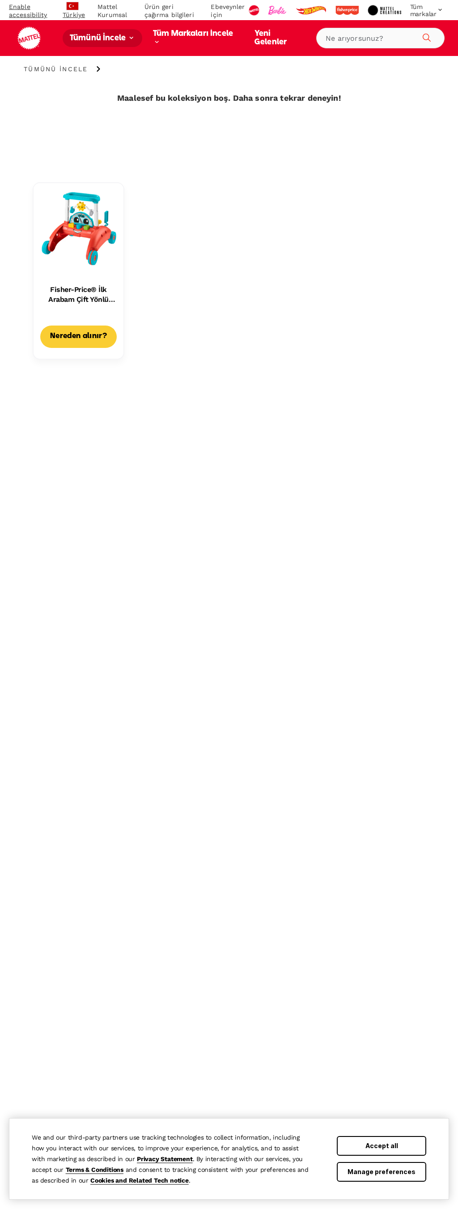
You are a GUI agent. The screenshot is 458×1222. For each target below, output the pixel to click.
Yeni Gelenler (270, 38)
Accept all (381, 1145)
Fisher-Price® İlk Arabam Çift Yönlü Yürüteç (78, 295)
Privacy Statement (165, 1158)
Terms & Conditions (94, 1169)
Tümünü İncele (98, 38)
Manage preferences (382, 1171)
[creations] (385, 10)
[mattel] (255, 10)
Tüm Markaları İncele (193, 34)
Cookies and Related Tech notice (139, 1180)
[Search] (425, 36)
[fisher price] (348, 10)
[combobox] (380, 38)
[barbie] (278, 10)
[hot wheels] (312, 10)
